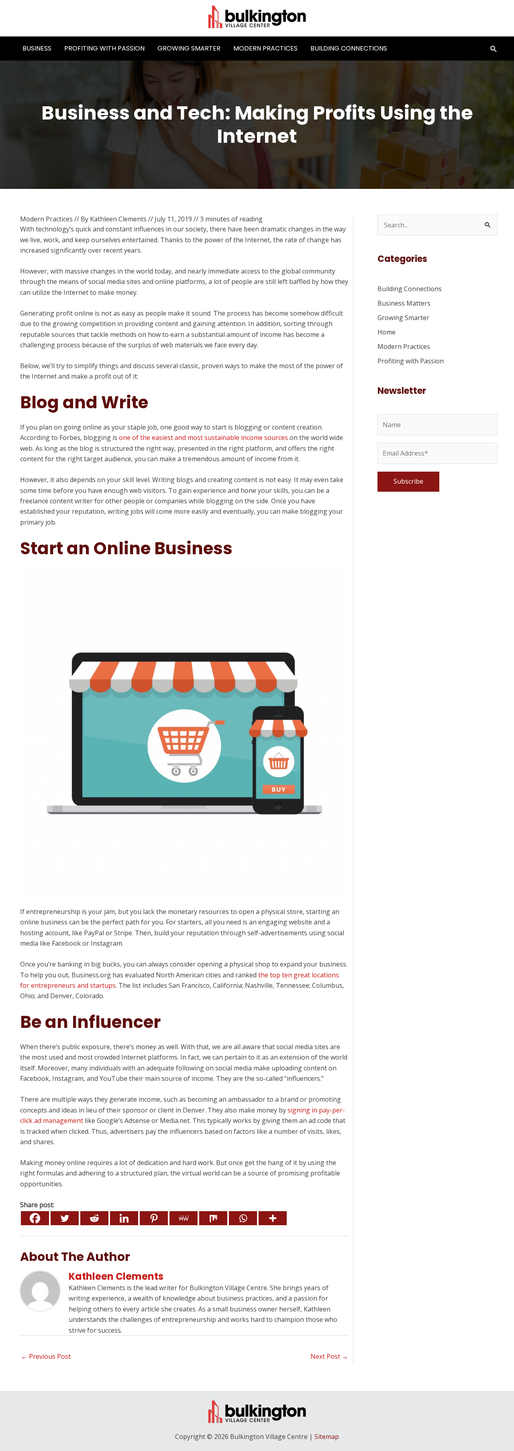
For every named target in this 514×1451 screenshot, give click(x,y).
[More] (273, 1218)
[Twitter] (65, 1218)
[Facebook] (35, 1218)
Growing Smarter (188, 48)
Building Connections (348, 48)
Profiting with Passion (104, 48)
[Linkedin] (124, 1218)
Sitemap (326, 1436)
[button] (494, 49)
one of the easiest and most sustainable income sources (203, 437)
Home (386, 332)
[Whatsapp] (243, 1218)
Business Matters (403, 303)
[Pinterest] (154, 1218)
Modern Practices (265, 48)
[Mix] (213, 1218)
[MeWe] (183, 1218)
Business (36, 48)
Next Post (329, 1356)
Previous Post (46, 1356)
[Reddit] (94, 1218)
